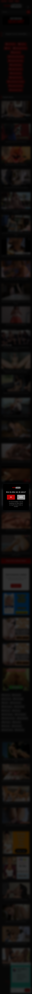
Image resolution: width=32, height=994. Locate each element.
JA (11, 497)
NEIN (21, 497)
